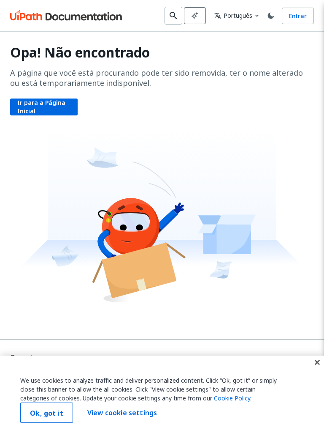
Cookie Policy (232, 398)
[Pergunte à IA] (195, 15)
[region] (162, 394)
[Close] (317, 362)
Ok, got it (46, 413)
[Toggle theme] (271, 16)
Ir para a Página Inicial (41, 107)
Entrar (298, 15)
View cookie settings (122, 413)
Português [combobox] (233, 15)
